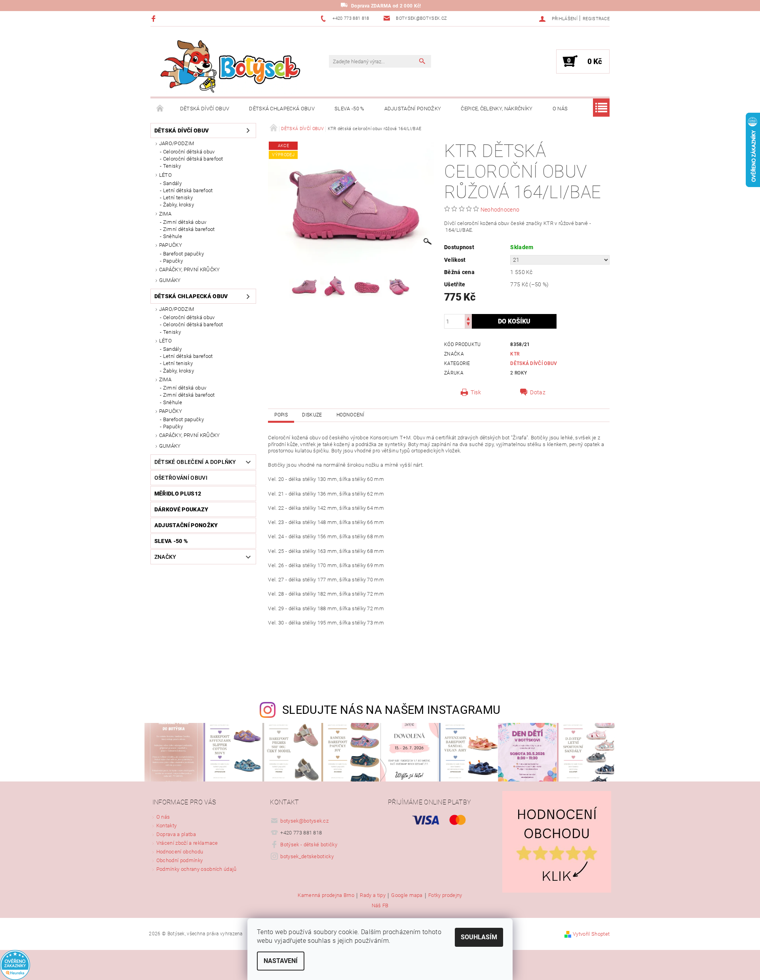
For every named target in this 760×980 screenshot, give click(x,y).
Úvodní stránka (160, 108)
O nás (560, 109)
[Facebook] (154, 18)
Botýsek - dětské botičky (308, 845)
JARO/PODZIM (176, 143)
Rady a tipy (373, 895)
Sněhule (172, 236)
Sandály (172, 183)
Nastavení (281, 961)
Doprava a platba (176, 834)
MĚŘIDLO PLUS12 (177, 493)
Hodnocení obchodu (179, 852)
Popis (281, 415)
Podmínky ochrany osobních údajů (196, 869)
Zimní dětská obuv (184, 222)
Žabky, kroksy (178, 205)
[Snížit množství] (468, 325)
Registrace (596, 18)
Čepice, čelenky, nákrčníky (496, 109)
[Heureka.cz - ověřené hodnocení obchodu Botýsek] (15, 965)
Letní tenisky (178, 198)
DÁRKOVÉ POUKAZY (181, 509)
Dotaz (537, 392)
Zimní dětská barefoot (189, 229)
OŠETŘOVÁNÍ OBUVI (180, 478)
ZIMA (165, 214)
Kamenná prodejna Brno (326, 895)
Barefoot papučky (183, 254)
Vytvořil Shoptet (591, 934)
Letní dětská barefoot (188, 190)
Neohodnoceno (500, 209)
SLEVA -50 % (349, 109)
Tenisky (172, 166)
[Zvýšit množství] (468, 318)
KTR (514, 354)
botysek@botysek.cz (304, 821)
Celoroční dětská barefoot (193, 159)
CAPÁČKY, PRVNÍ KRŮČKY (189, 269)
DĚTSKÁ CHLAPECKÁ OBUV (282, 109)
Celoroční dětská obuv (189, 152)
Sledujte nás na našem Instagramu (391, 710)
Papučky (173, 261)
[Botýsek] (227, 65)
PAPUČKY (170, 245)
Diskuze (312, 415)
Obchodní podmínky (179, 860)
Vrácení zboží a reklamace (187, 843)
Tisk (476, 392)
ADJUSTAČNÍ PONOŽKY (412, 109)
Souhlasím (479, 937)
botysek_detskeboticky (307, 856)
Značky (165, 557)
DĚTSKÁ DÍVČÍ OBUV (204, 109)
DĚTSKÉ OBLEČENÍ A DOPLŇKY (195, 462)
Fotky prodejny (445, 895)
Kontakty (166, 826)
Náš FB (380, 905)
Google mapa (407, 895)
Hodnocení (350, 415)
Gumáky (170, 280)
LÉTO (165, 175)
